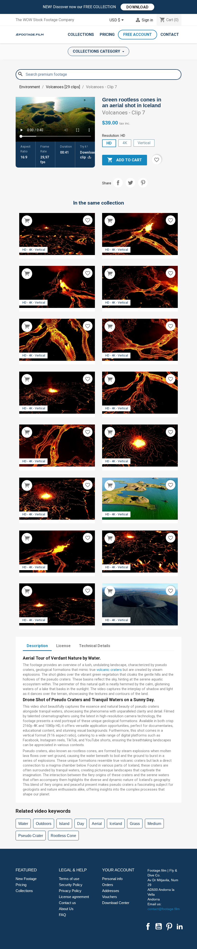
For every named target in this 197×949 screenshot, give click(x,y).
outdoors (43, 824)
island (64, 824)
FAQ (62, 915)
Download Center (115, 903)
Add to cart (124, 160)
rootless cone (63, 836)
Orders (107, 885)
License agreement (74, 897)
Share (118, 182)
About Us (66, 909)
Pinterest (143, 182)
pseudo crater (30, 836)
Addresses (110, 891)
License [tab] (63, 645)
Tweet (130, 182)
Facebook (148, 926)
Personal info (112, 879)
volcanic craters (109, 670)
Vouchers (109, 897)
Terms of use (69, 879)
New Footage (26, 879)
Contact (169, 34)
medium (154, 824)
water (23, 824)
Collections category (97, 51)
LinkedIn (180, 926)
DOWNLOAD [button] (137, 7)
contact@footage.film (164, 909)
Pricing (107, 34)
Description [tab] (37, 645)
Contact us (67, 903)
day (80, 824)
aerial (97, 824)
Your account (118, 870)
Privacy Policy (70, 891)
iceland (116, 824)
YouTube (158, 926)
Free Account (137, 34)
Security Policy (70, 885)
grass (135, 824)
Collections (81, 34)
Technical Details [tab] (94, 645)
